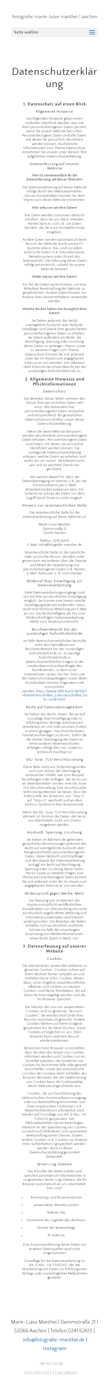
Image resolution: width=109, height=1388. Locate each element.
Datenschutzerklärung (51, 1373)
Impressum (51, 1364)
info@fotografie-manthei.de (54, 1340)
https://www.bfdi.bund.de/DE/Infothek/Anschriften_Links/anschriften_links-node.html (54, 695)
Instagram (54, 1349)
